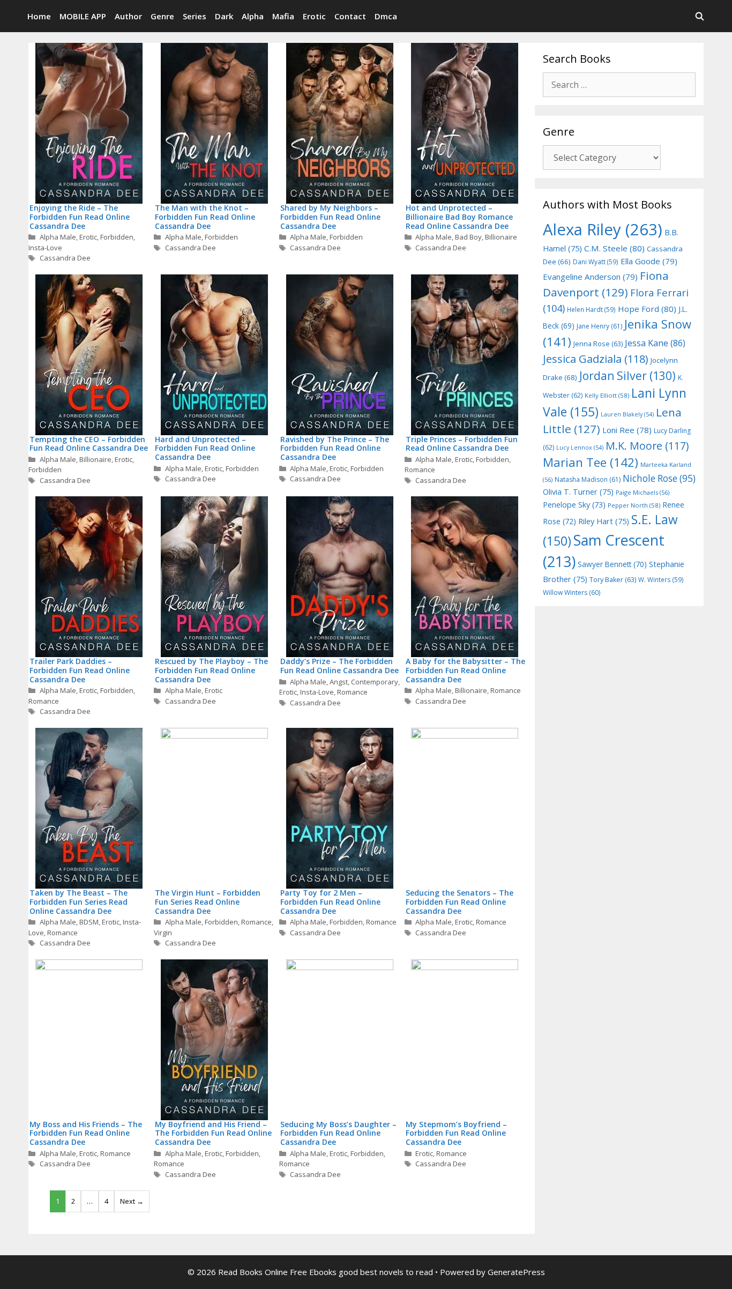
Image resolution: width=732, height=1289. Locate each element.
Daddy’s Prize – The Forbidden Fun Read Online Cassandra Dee (339, 665)
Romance (420, 469)
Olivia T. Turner (578, 492)
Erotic (314, 16)
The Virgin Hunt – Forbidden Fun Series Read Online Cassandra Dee (207, 902)
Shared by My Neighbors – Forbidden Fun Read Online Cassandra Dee (330, 217)
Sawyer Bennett (612, 564)
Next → (132, 1201)
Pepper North (634, 505)
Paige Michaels (642, 492)
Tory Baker (612, 579)
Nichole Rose (659, 478)
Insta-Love (45, 247)
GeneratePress (516, 1271)
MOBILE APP (82, 16)
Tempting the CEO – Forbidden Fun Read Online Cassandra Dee (88, 443)
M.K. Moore (647, 445)
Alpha (253, 16)
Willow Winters (571, 592)
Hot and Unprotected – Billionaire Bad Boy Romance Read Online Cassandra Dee (459, 217)
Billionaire (501, 237)
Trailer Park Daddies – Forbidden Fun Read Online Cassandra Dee (79, 670)
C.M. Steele (614, 248)
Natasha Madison (588, 479)
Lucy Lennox (579, 447)
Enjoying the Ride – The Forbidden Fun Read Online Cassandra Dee (79, 217)
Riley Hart (603, 521)
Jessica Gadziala (595, 359)
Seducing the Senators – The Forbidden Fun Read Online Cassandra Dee (459, 902)
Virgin (163, 932)
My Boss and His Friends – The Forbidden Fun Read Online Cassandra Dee (85, 1133)
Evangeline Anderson (590, 276)
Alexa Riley (602, 229)
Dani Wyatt (595, 261)
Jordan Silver (627, 375)
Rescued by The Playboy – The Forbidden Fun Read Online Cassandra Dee (211, 670)
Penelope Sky (574, 505)
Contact (350, 16)
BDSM (89, 922)
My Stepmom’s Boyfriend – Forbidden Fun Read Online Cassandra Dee (456, 1133)
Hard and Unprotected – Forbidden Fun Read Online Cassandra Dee (205, 448)
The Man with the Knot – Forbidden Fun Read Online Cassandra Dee (205, 217)
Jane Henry (599, 326)
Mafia (283, 16)
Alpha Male (58, 237)
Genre (162, 16)
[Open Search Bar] (699, 16)
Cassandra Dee (65, 258)
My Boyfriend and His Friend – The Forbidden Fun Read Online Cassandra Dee (213, 1133)
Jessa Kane (655, 343)
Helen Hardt (591, 309)
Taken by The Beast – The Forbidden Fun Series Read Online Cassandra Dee (78, 902)
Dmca (386, 16)
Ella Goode (649, 261)
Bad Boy (468, 237)
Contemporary (374, 682)
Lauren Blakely (627, 414)
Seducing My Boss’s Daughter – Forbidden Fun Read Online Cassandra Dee (338, 1133)
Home (39, 16)
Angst (339, 682)
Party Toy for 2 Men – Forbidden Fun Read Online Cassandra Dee (330, 902)
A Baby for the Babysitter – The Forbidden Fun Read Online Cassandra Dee (465, 670)
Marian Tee (590, 462)
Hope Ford (647, 308)
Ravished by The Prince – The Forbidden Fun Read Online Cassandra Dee (334, 448)
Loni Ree (627, 429)
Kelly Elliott (607, 395)
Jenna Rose (598, 343)
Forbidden (116, 237)
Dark (224, 16)
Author (128, 16)
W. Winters (661, 579)
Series (194, 16)
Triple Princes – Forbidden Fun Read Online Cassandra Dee (462, 443)
